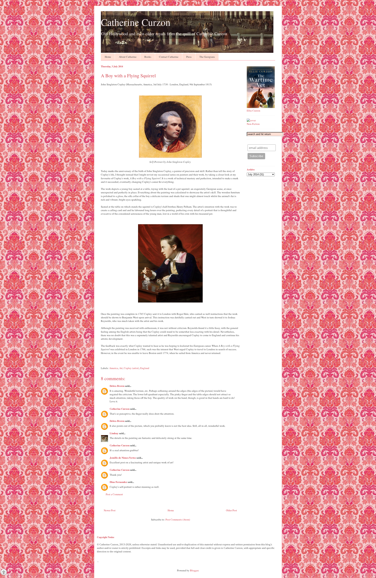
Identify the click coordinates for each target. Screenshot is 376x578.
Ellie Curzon (253, 110)
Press (189, 57)
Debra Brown (117, 386)
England (144, 368)
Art (121, 368)
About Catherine (127, 57)
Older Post (231, 510)
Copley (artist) (131, 368)
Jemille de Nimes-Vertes (123, 457)
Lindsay (114, 433)
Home (108, 57)
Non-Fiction (253, 124)
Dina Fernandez (118, 482)
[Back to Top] (4, 572)
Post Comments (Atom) (177, 519)
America (113, 368)
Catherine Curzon (135, 22)
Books (147, 57)
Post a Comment (114, 494)
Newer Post (110, 510)
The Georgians (207, 57)
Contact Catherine (168, 57)
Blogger (194, 570)
